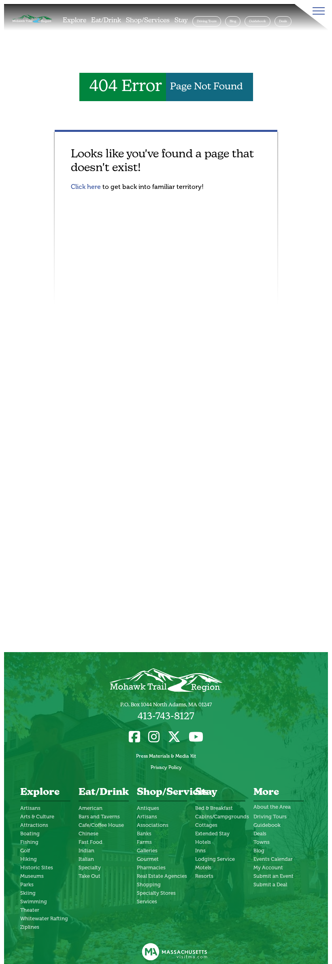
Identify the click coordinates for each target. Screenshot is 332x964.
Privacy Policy (166, 767)
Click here (86, 187)
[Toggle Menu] (317, 11)
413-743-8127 (166, 717)
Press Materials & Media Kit (166, 756)
